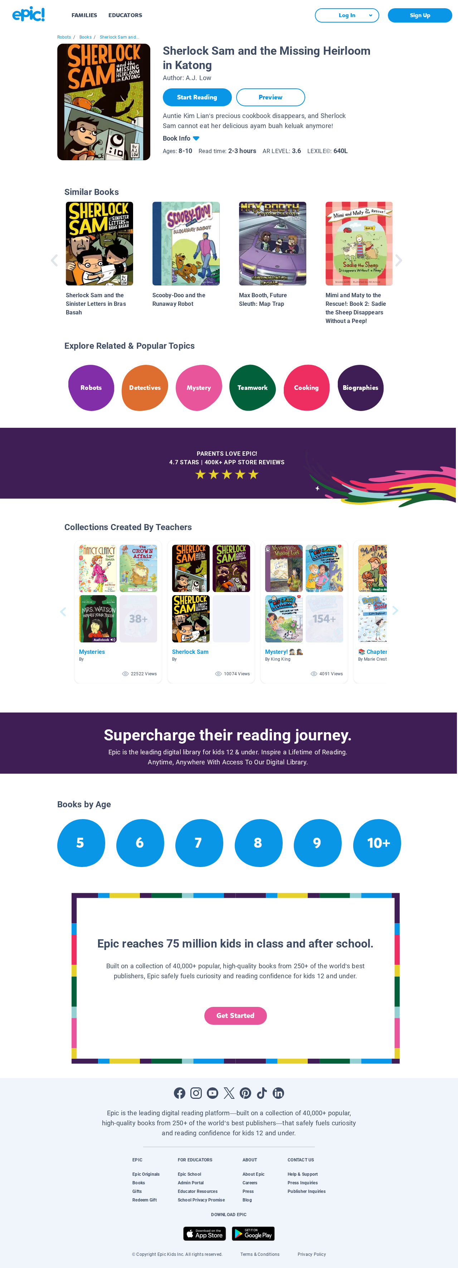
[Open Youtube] (212, 1093)
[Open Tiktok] (262, 1093)
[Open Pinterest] (245, 1093)
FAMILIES (84, 15)
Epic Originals (146, 1174)
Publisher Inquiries (307, 1191)
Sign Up (420, 15)
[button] (118, 612)
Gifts (137, 1191)
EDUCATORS (125, 15)
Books (85, 37)
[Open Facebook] (179, 1093)
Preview (270, 97)
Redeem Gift (144, 1200)
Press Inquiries (303, 1182)
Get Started (235, 1015)
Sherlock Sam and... (119, 37)
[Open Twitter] (229, 1093)
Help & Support (303, 1174)
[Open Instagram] (196, 1093)
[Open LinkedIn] (278, 1093)
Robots (64, 37)
